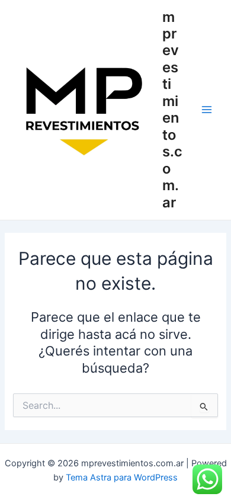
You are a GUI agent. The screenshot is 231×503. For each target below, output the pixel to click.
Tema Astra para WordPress (122, 477)
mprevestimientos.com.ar (172, 109)
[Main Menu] (206, 109)
